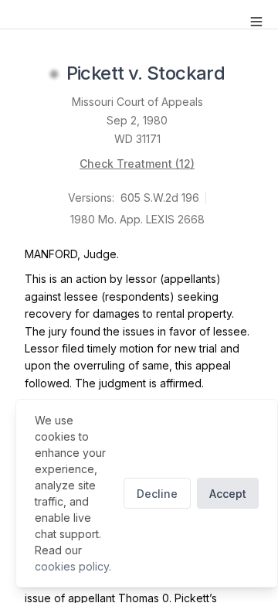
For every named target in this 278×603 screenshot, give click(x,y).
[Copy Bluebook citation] (242, 74)
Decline (157, 493)
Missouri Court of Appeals (137, 101)
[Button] (256, 21)
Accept (227, 493)
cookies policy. (73, 566)
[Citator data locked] (54, 74)
